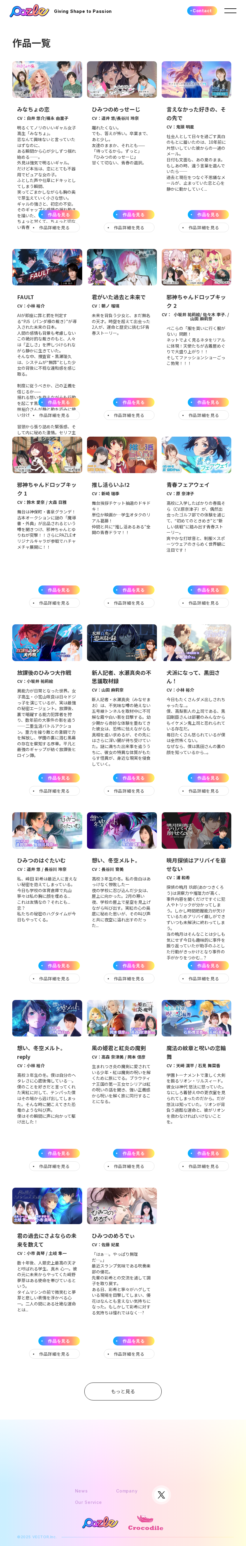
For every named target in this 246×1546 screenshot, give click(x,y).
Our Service (88, 1502)
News (81, 1491)
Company (126, 1491)
